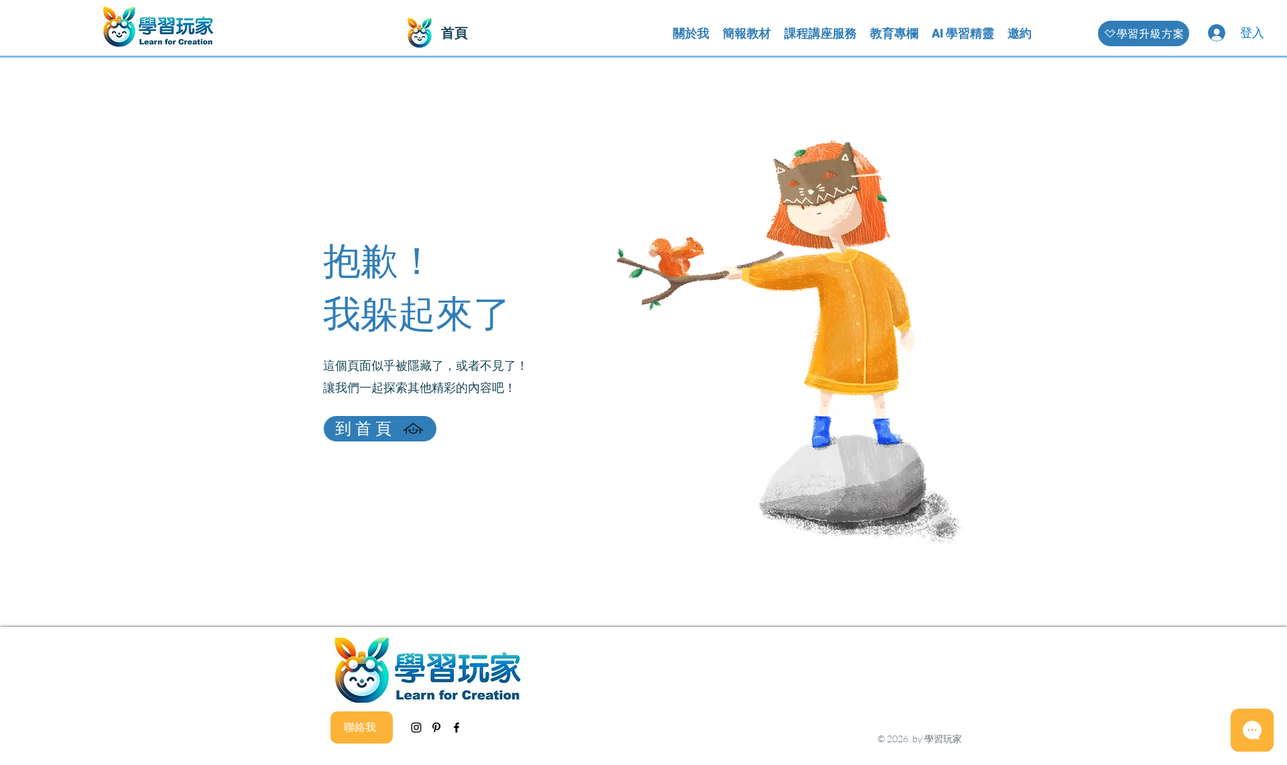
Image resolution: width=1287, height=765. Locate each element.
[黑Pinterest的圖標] (436, 727)
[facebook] (456, 727)
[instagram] (416, 727)
